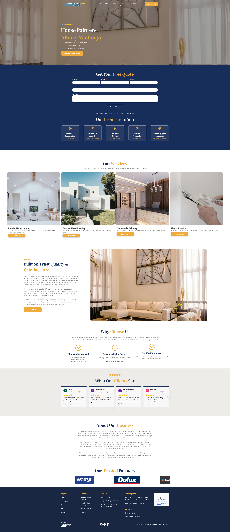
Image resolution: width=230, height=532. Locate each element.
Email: (132, 79)
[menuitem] (103, 3)
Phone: (103, 79)
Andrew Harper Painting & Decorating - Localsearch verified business (161, 499)
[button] (61, 396)
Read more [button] (67, 404)
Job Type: (75, 87)
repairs (72, 278)
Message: (75, 94)
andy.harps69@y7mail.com (110, 501)
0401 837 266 (105, 497)
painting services (58, 278)
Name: (74, 79)
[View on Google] (65, 390)
